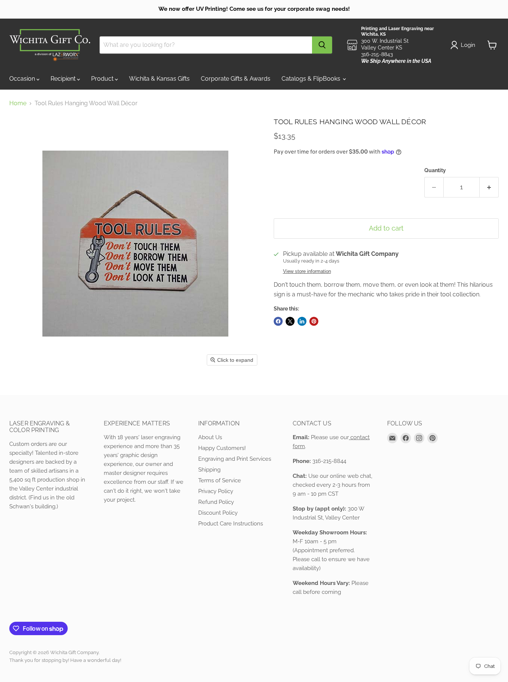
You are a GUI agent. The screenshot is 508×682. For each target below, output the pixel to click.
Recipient (64, 78)
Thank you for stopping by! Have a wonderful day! (65, 660)
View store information (307, 271)
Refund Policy (216, 502)
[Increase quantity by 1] (489, 187)
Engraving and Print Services (234, 459)
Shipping (209, 469)
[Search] (322, 45)
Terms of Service (219, 480)
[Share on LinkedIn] (302, 321)
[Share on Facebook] (278, 321)
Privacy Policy (215, 491)
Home (17, 103)
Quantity (435, 170)
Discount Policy (218, 512)
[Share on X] (290, 321)
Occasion (22, 78)
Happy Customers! (222, 448)
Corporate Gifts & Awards (235, 78)
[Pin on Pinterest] (313, 321)
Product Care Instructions (230, 523)
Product (103, 78)
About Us (210, 437)
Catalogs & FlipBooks (312, 78)
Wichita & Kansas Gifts (159, 78)
